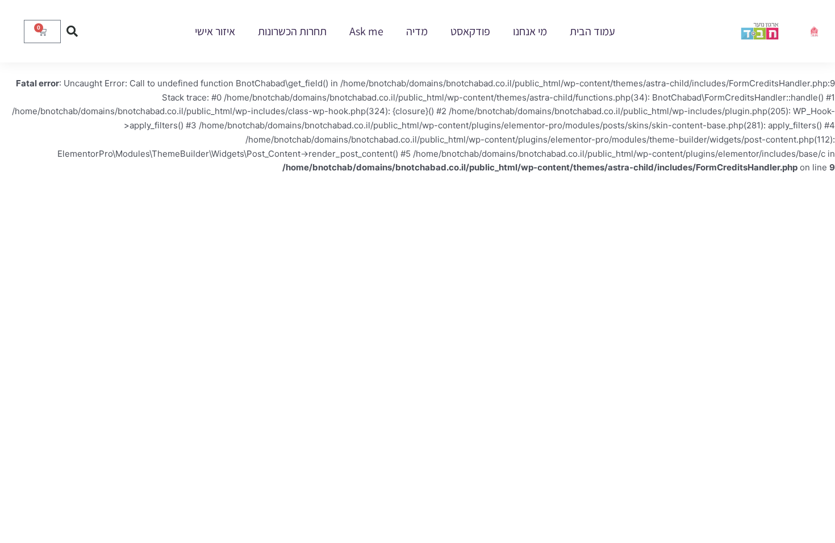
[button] (72, 31)
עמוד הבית (592, 31)
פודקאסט (470, 31)
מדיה (417, 31)
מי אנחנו (530, 31)
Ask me (366, 31)
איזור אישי (215, 31)
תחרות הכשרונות (292, 31)
